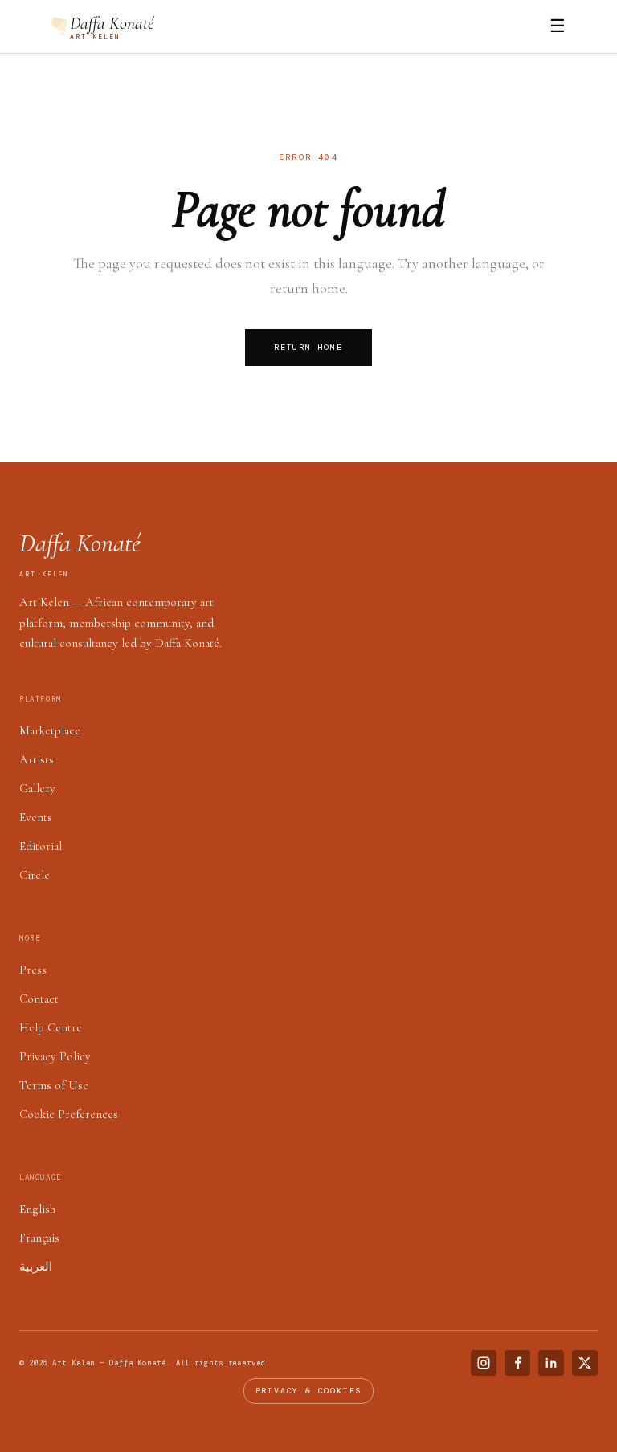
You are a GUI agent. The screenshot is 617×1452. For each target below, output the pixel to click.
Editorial (40, 846)
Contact (39, 998)
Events (35, 817)
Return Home (308, 347)
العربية (35, 1266)
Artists (36, 759)
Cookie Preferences (68, 1114)
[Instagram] (483, 1363)
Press (33, 969)
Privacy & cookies (308, 1390)
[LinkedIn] (551, 1363)
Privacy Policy (55, 1056)
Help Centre (50, 1027)
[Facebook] (517, 1363)
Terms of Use (53, 1085)
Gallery (37, 788)
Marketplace (49, 730)
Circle (34, 875)
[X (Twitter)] (585, 1363)
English (37, 1209)
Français (39, 1237)
